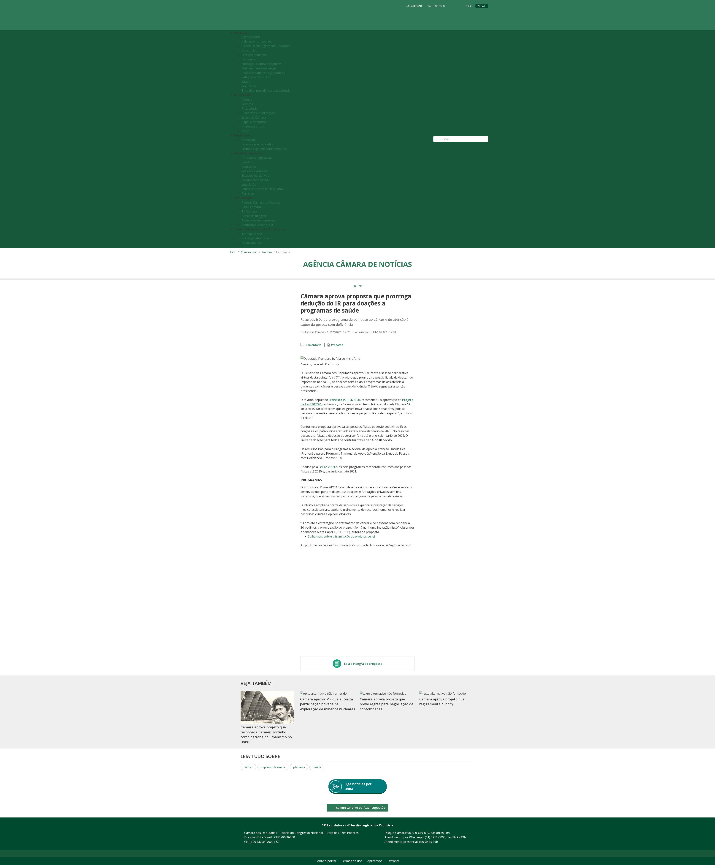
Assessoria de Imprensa (258, 220)
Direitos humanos (254, 55)
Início (233, 252)
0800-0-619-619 (418, 833)
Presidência (249, 108)
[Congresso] (452, 6)
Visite (245, 131)
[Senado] (459, 6)
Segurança (248, 86)
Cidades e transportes (256, 41)
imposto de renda (273, 767)
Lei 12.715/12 (328, 467)
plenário (299, 767)
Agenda (246, 99)
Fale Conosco (436, 6)
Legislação (248, 184)
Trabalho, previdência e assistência (265, 91)
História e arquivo (253, 126)
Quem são (248, 140)
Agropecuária (250, 37)
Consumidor (250, 50)
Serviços (247, 104)
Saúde (245, 82)
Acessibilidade (414, 6)
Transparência (251, 234)
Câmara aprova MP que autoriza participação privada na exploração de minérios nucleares (327, 704)
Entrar (481, 6)
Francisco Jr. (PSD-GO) (344, 400)
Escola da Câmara (253, 117)
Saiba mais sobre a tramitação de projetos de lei (341, 536)
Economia (248, 59)
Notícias (267, 252)
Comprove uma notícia (257, 225)
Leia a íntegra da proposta (363, 664)
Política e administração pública (263, 73)
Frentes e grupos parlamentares (264, 149)
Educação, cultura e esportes (261, 64)
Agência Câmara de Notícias (260, 202)
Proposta (337, 345)
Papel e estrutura (253, 122)
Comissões (249, 167)
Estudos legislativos (255, 176)
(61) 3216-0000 (435, 837)
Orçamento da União (255, 180)
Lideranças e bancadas (257, 144)
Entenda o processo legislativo (262, 189)
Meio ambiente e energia (259, 68)
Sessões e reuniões (254, 171)
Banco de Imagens (254, 216)
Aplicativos (374, 861)
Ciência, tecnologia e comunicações (265, 46)
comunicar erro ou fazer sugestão (360, 808)
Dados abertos (251, 243)
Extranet (393, 861)
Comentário (313, 345)
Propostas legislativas (256, 158)
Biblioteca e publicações (258, 113)
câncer (248, 767)
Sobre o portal (326, 861)
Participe (247, 193)
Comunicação (249, 252)
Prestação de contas (255, 238)
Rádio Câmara (251, 207)
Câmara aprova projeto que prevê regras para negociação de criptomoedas (386, 704)
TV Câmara (249, 211)
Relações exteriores (255, 77)
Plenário (247, 162)
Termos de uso (351, 861)
